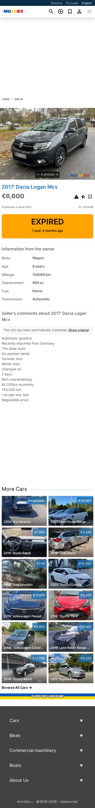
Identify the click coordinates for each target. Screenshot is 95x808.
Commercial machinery (33, 750)
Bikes (15, 735)
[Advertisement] (47, 58)
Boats (15, 765)
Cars (6, 99)
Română (56, 3)
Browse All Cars (15, 687)
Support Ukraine (47, 696)
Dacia (19, 99)
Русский (72, 3)
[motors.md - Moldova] (25, 801)
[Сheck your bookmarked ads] (70, 11)
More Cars (14, 489)
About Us (19, 780)
